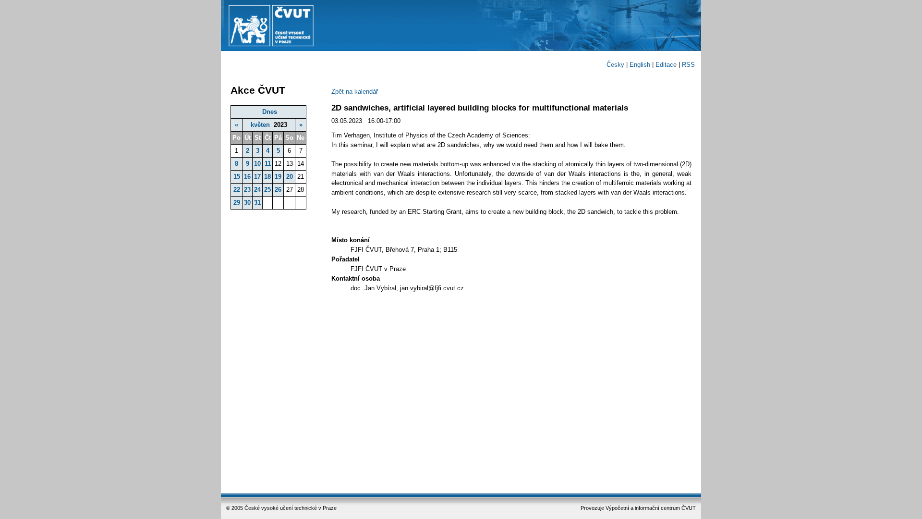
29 (236, 202)
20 (289, 176)
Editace (666, 64)
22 (236, 189)
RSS (688, 64)
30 (247, 202)
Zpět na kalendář (354, 91)
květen (260, 124)
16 (247, 176)
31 (257, 202)
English (640, 64)
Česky (615, 64)
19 (278, 176)
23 (247, 189)
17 (257, 176)
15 (236, 176)
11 (268, 163)
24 (257, 189)
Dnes (269, 111)
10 (257, 163)
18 (267, 176)
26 (278, 189)
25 (267, 189)
